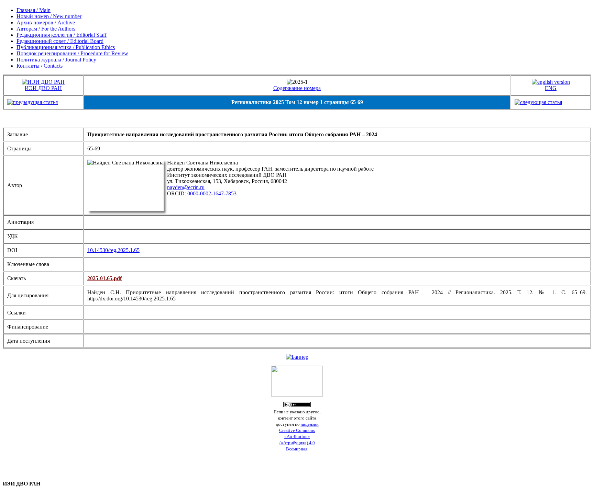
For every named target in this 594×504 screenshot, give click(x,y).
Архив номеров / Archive (45, 22)
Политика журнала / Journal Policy (56, 59)
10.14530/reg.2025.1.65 (113, 250)
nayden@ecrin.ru (186, 187)
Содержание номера (297, 88)
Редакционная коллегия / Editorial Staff (61, 35)
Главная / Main (33, 10)
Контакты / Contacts (39, 66)
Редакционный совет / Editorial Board (59, 41)
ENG (551, 88)
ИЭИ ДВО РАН (43, 88)
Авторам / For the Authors (45, 29)
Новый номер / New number (48, 16)
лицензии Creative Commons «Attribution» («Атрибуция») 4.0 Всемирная (299, 436)
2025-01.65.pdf (104, 278)
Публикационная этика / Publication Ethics (65, 47)
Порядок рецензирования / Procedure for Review (72, 53)
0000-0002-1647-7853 (211, 193)
